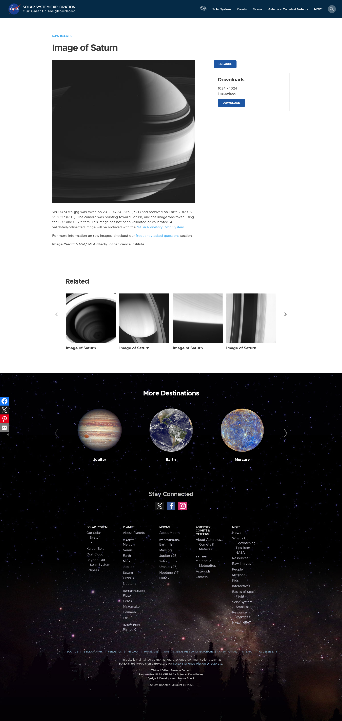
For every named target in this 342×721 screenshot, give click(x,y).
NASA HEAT (241, 622)
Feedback (115, 652)
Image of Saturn (81, 348)
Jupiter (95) (168, 555)
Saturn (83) (168, 561)
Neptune (130, 583)
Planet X (129, 629)
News (236, 532)
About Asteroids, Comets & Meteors (209, 544)
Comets (202, 577)
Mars (126, 561)
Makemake (131, 606)
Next (286, 314)
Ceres (127, 601)
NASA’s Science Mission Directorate (197, 663)
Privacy (133, 652)
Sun (89, 543)
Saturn (128, 572)
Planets (129, 527)
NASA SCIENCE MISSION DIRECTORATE (188, 652)
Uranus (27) (168, 567)
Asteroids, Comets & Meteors (204, 531)
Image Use (151, 652)
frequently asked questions (157, 236)
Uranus (128, 578)
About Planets (134, 532)
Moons (164, 527)
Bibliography (93, 652)
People (237, 569)
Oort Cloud (94, 554)
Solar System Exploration (49, 6)
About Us (71, 652)
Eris (125, 618)
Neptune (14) (169, 572)
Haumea (129, 612)
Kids (235, 580)
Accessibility (268, 652)
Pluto (127, 595)
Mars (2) (165, 550)
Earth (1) (165, 544)
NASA (15, 9)
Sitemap (247, 652)
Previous (56, 314)
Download (231, 103)
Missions (238, 575)
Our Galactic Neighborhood (49, 12)
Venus (128, 550)
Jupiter (99, 460)
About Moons (169, 532)
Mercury (242, 460)
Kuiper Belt (95, 548)
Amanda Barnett (180, 670)
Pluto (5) (166, 578)
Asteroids (203, 571)
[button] (318, 9)
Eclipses (92, 570)
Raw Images (61, 36)
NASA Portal (227, 652)
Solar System (96, 527)
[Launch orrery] (203, 10)
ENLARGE (225, 64)
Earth (171, 460)
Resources (240, 558)
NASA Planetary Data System (160, 227)
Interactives (241, 586)
